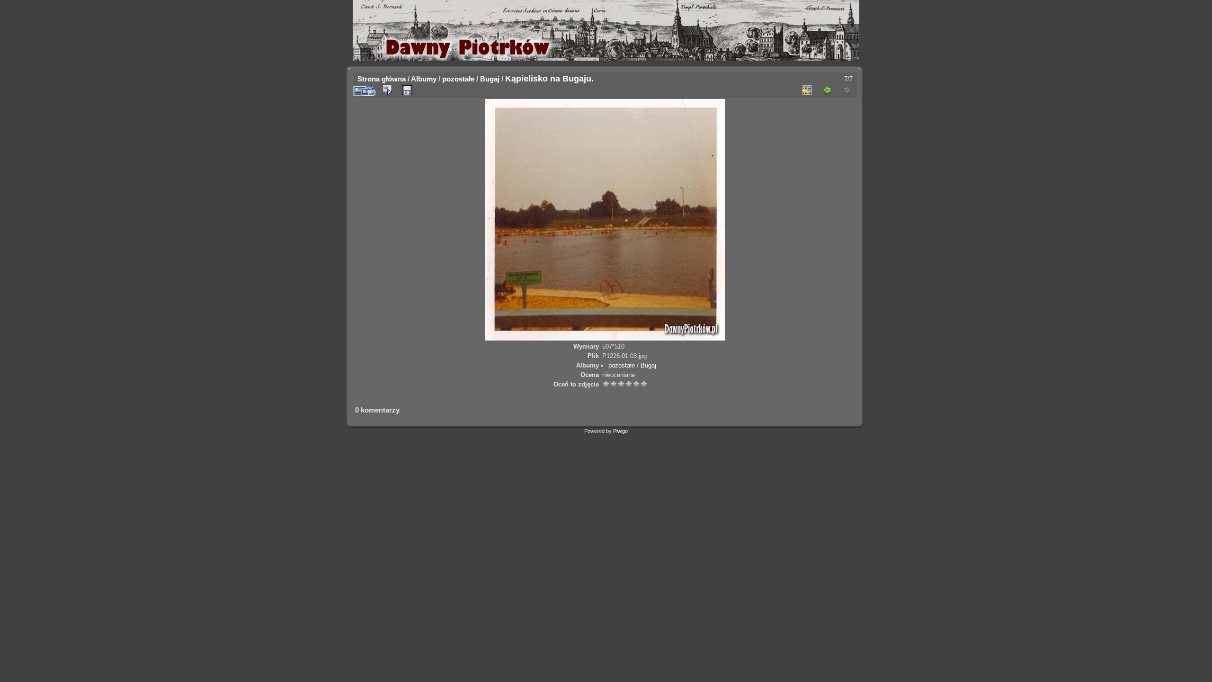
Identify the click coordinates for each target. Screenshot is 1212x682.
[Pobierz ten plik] (407, 90)
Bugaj (489, 79)
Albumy (424, 79)
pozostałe (458, 79)
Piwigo (620, 431)
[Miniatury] (807, 90)
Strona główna (381, 79)
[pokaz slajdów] (387, 90)
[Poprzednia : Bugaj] (827, 90)
